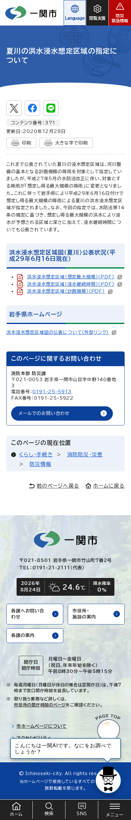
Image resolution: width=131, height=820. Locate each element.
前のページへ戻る (58, 485)
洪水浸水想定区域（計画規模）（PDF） (66, 291)
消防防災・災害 (85, 454)
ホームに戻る (109, 485)
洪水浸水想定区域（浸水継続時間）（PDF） (70, 284)
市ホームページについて (42, 726)
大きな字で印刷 (71, 143)
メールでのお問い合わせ (44, 413)
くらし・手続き (36, 454)
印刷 (26, 143)
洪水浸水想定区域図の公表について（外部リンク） (57, 332)
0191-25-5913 (52, 391)
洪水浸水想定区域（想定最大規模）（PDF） (70, 277)
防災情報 (41, 464)
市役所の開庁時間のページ (40, 705)
